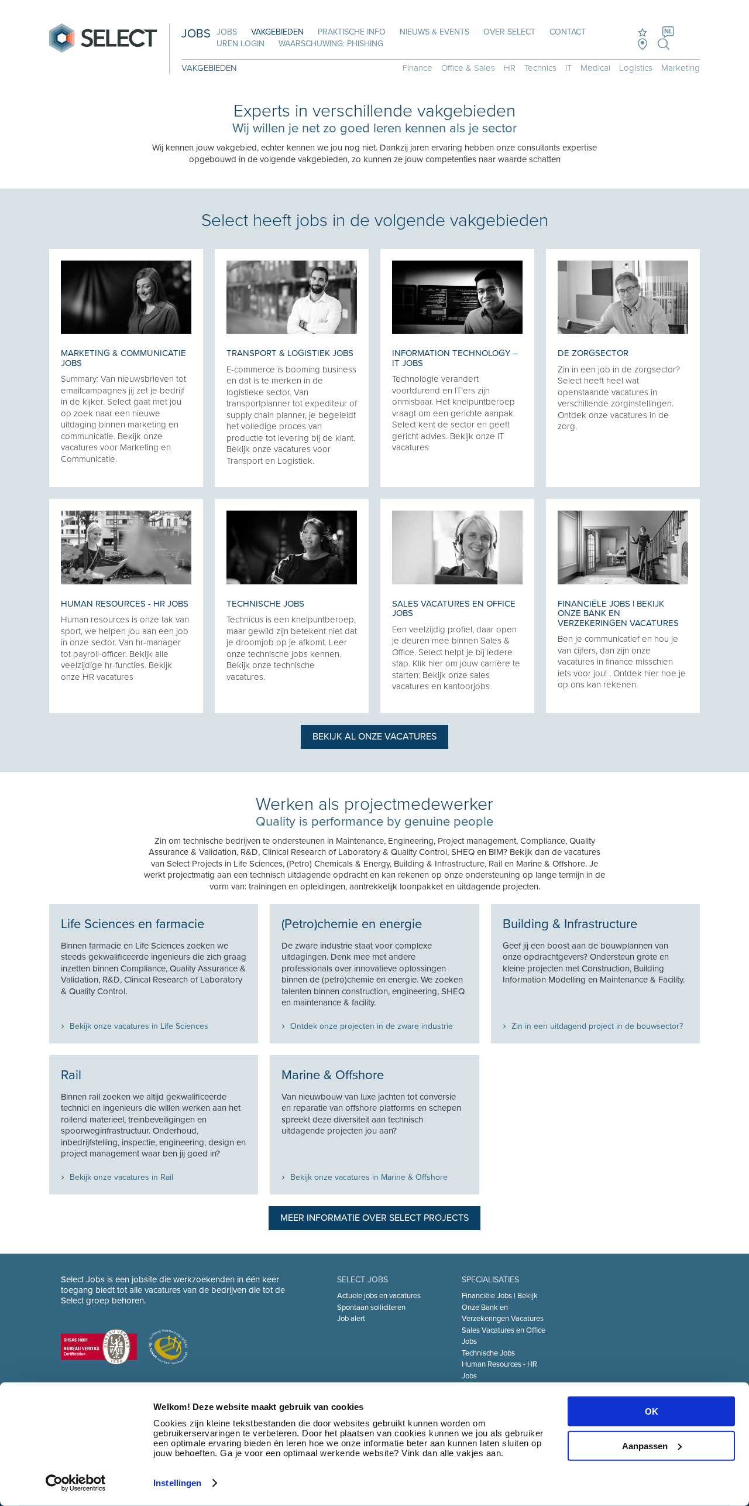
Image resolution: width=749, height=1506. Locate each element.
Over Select (509, 32)
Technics (540, 68)
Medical (595, 68)
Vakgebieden (277, 32)
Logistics (635, 68)
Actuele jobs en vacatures (379, 1295)
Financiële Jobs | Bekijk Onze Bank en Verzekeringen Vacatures (503, 1307)
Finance (417, 68)
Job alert (351, 1318)
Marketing (680, 68)
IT (568, 68)
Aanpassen (645, 1445)
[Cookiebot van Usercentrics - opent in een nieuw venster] (76, 1483)
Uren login (240, 44)
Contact (567, 32)
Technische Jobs (488, 1353)
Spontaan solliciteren (371, 1307)
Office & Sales (468, 68)
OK (651, 1411)
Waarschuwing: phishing (331, 44)
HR (510, 68)
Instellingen (177, 1483)
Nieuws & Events (434, 32)
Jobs (227, 32)
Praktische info (352, 32)
